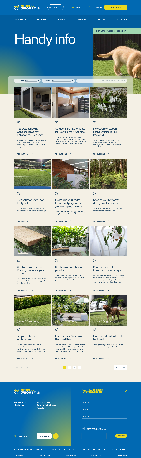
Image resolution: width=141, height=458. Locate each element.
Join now (121, 436)
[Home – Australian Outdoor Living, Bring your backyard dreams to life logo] (27, 7)
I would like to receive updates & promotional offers (97, 429)
